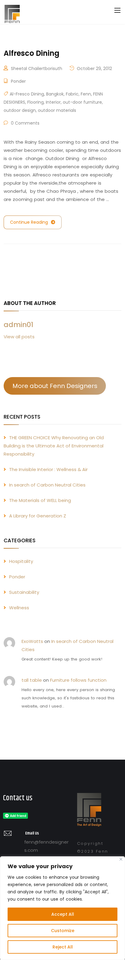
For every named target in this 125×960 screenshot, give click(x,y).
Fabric (72, 94)
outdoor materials (57, 110)
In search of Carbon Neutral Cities (47, 485)
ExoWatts (32, 641)
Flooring (35, 102)
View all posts (19, 336)
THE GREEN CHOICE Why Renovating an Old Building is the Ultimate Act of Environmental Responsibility (54, 445)
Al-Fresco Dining (27, 94)
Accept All (62, 914)
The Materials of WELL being (40, 500)
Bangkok (55, 94)
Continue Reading (29, 222)
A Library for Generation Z (37, 516)
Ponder (18, 81)
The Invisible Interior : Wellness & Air (48, 469)
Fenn (86, 94)
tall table (32, 680)
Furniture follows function (78, 680)
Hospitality (21, 561)
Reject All (62, 947)
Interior (53, 102)
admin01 (18, 324)
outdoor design (20, 110)
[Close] (121, 859)
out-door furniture (82, 102)
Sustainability (24, 592)
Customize (62, 931)
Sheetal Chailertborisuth (36, 68)
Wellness (19, 607)
